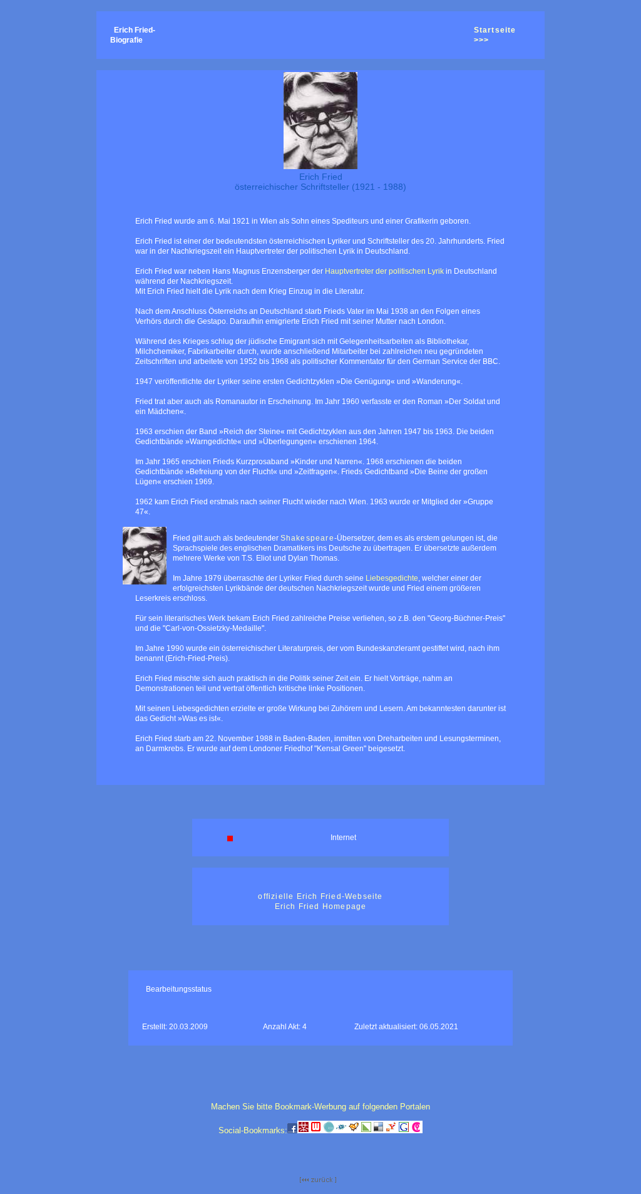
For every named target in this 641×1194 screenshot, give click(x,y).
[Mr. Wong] (303, 1130)
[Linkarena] (366, 1130)
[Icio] (328, 1130)
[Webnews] (316, 1130)
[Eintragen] (353, 1130)
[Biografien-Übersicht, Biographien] (318, 1180)
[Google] (403, 1130)
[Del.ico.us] (378, 1130)
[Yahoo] (391, 1130)
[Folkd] (341, 1130)
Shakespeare (307, 538)
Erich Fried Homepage (321, 906)
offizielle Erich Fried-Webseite (320, 896)
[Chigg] (416, 1130)
